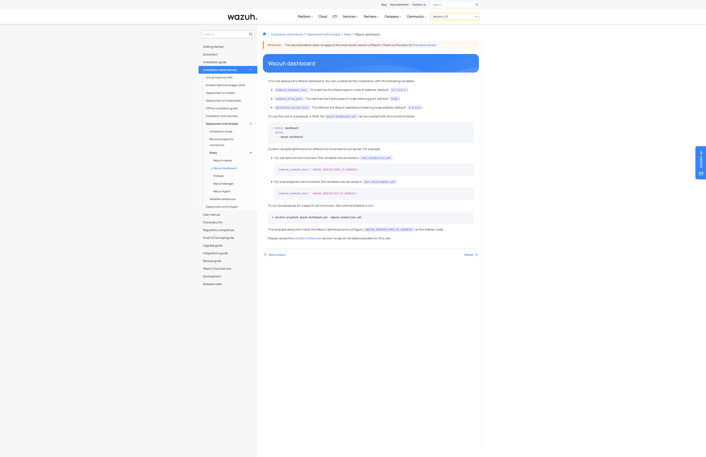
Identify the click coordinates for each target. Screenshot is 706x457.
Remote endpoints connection (221, 142)
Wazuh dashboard (225, 168)
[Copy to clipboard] (469, 126)
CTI (335, 16)
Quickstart (210, 54)
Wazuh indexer (222, 160)
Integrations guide (215, 253)
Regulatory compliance (218, 230)
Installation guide (214, 62)
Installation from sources (222, 116)
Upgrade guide (212, 245)
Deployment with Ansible (228, 123)
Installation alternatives (227, 69)
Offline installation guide (222, 108)
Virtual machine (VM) (219, 77)
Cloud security (212, 222)
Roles (230, 152)
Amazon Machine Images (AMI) (225, 85)
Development (212, 276)
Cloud (323, 16)
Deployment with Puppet (222, 207)
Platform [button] (304, 16)
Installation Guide (221, 131)
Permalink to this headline (317, 63)
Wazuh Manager (223, 184)
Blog (383, 4)
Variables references (223, 199)
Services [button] (349, 16)
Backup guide (212, 261)
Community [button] (415, 16)
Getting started (213, 47)
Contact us (419, 4)
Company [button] (392, 16)
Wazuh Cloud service (217, 269)
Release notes (212, 284)
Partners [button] (370, 16)
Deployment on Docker (220, 93)
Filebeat (218, 176)
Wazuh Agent (221, 191)
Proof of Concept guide (218, 238)
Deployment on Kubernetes (223, 100)
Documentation (399, 4)
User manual (211, 215)
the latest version (424, 45)
